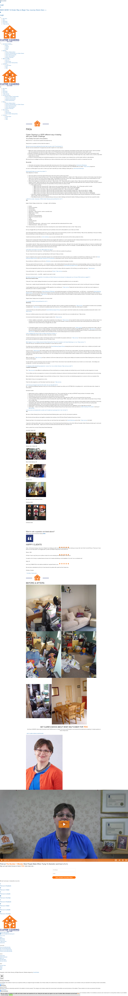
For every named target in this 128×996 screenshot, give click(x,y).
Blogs (4, 101)
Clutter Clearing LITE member (87, 406)
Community (5, 92)
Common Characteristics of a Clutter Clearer (14, 104)
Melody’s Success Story (10, 99)
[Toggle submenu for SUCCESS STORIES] (11, 44)
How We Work (3, 959)
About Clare (5, 109)
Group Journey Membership (6, 949)
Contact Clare (8, 116)
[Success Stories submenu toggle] (9, 95)
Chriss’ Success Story (9, 100)
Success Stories (6, 95)
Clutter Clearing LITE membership (47, 258)
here (78, 993)
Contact (4, 115)
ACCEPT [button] (11, 994)
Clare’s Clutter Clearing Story (11, 113)
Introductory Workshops (82, 165)
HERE (44, 533)
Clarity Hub (2, 942)
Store (4, 89)
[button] (62, 146)
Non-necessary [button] (3, 989)
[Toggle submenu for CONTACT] (7, 64)
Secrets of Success (9, 108)
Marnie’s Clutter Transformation (12, 96)
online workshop (45, 237)
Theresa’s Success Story (10, 97)
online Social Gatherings (78, 168)
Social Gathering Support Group (71, 265)
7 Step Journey (6, 93)
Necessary (3, 985)
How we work (8, 112)
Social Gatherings (71, 420)
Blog (1, 969)
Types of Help (2, 935)
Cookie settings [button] (4, 994)
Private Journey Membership (6, 951)
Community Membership (5, 947)
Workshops (5, 91)
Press (6, 117)
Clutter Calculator (3, 957)
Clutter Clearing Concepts (10, 105)
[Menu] (0, 17)
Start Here (5, 88)
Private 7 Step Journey (57, 271)
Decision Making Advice (10, 103)
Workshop (48, 261)
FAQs (6, 119)
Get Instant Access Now (64, 877)
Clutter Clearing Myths (10, 107)
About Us (7, 111)
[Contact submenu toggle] (6, 115)
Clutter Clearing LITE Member (48, 291)
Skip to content (3, 0)
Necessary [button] (2, 984)
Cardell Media (36, 972)
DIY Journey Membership (5, 948)
